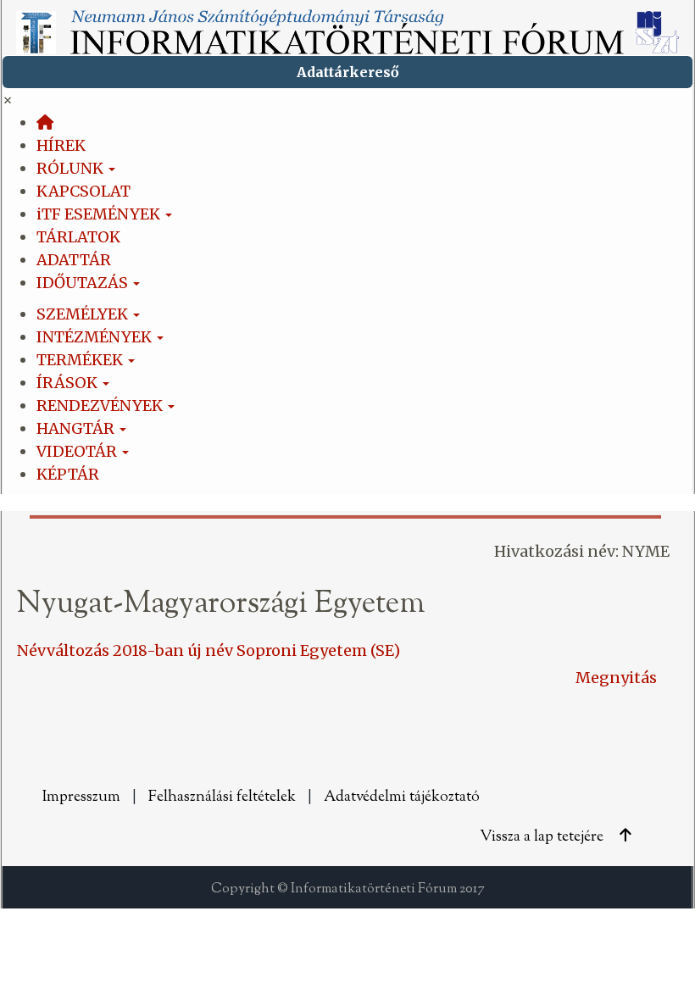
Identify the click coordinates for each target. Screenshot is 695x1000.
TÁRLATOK (78, 237)
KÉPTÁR (67, 474)
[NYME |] (347, 26)
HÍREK (61, 145)
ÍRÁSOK (68, 382)
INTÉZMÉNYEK (95, 337)
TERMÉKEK (81, 359)
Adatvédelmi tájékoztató (403, 797)
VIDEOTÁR (78, 451)
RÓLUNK (71, 168)
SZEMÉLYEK (83, 314)
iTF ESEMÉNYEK (100, 214)
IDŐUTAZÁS (83, 282)
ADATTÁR (73, 259)
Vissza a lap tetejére (543, 837)
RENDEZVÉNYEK (101, 405)
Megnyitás (616, 677)
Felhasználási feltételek (223, 797)
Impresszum (83, 797)
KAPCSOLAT (83, 191)
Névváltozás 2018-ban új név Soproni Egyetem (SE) (208, 650)
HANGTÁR (77, 428)
